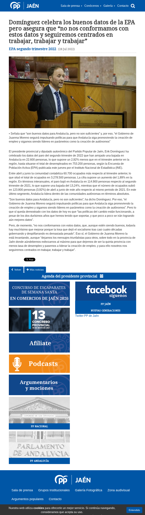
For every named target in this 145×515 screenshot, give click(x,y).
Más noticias (36, 269)
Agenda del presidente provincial (70, 276)
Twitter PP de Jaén (87, 315)
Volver (17, 269)
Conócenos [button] (92, 5)
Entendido (134, 510)
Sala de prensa (22, 490)
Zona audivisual (119, 490)
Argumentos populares (27, 499)
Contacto (123, 5)
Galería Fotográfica (88, 490)
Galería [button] (108, 5)
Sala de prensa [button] (70, 5)
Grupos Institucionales (54, 490)
